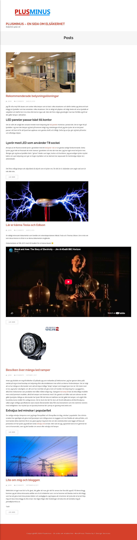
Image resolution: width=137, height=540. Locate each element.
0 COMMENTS (19, 101)
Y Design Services (102, 533)
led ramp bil (64, 392)
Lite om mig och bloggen (23, 480)
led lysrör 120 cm (51, 148)
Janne (10, 101)
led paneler (53, 125)
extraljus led (41, 424)
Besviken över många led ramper (28, 370)
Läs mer (12, 177)
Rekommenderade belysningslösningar (32, 96)
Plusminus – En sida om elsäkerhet (35, 24)
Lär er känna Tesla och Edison (25, 225)
